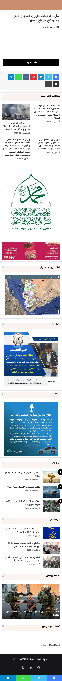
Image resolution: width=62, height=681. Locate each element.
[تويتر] (48, 77)
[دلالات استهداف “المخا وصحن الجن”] (51, 492)
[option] (31, 601)
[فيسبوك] (56, 77)
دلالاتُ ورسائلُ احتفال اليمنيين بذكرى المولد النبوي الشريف (22, 503)
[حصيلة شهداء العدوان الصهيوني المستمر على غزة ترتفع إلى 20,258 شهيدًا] (16, 112)
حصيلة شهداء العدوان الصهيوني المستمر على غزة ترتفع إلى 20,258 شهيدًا (16, 126)
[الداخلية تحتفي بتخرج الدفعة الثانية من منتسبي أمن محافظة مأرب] (51, 562)
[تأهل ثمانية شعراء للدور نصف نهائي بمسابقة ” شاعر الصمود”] (51, 533)
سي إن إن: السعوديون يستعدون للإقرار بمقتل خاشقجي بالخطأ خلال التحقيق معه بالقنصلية (49, 144)
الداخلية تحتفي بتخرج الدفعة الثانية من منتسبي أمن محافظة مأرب (22, 559)
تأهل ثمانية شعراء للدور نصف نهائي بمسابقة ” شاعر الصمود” (22, 530)
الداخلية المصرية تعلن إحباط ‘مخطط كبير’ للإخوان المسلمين (32, 614)
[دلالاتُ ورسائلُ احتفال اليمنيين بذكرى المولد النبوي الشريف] (51, 506)
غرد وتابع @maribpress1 (50, 645)
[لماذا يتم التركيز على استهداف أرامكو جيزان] (51, 477)
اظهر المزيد (32, 62)
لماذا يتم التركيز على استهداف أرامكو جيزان (22, 474)
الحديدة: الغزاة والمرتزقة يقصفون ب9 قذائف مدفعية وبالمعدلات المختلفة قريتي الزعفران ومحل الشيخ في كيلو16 (47, 112)
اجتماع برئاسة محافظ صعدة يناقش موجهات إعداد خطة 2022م (23, 544)
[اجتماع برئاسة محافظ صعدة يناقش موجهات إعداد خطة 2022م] (51, 548)
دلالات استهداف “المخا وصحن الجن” (23, 487)
